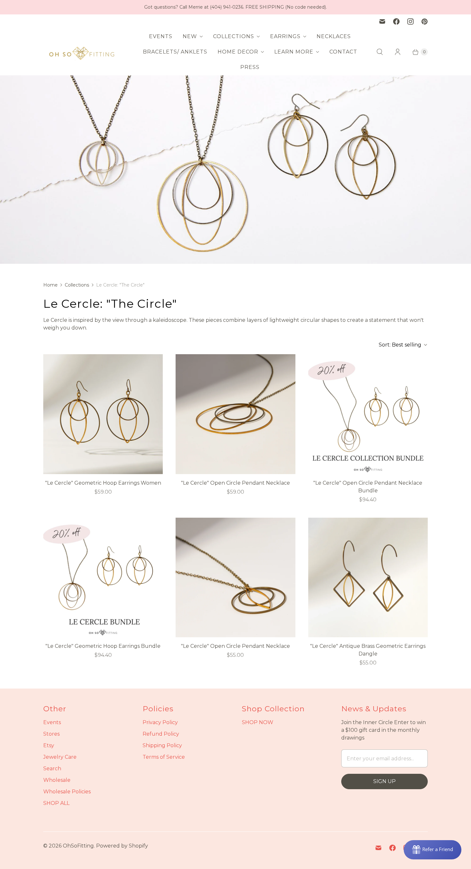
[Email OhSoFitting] (382, 21)
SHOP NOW (257, 722)
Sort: (400, 345)
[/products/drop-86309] (368, 577)
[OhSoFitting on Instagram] (410, 21)
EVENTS (160, 36)
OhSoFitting (78, 846)
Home (50, 285)
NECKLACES (334, 36)
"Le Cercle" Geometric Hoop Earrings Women (103, 483)
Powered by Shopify (122, 846)
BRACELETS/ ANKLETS (175, 52)
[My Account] (398, 52)
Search (52, 768)
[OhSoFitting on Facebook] (396, 21)
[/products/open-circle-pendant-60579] (235, 577)
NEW (190, 36)
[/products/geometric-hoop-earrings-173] (103, 577)
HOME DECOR (238, 52)
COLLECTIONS (233, 36)
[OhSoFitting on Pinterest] (424, 21)
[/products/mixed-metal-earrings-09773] (103, 414)
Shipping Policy (162, 745)
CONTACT (343, 52)
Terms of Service (164, 757)
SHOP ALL (56, 803)
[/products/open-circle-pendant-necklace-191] (368, 414)
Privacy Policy (160, 722)
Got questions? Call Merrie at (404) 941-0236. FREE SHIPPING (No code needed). (235, 7)
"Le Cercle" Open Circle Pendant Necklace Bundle (367, 487)
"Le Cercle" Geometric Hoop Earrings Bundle (103, 646)
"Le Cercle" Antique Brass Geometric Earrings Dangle (368, 650)
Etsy (48, 745)
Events (52, 722)
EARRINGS (285, 36)
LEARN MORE (293, 52)
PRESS (250, 67)
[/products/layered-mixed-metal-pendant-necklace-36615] (235, 414)
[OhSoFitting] (81, 52)
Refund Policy (161, 734)
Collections (77, 285)
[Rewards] (432, 849)
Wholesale (56, 780)
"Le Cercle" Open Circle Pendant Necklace (235, 483)
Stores (51, 734)
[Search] (380, 52)
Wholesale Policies (67, 792)
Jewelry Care (60, 757)
